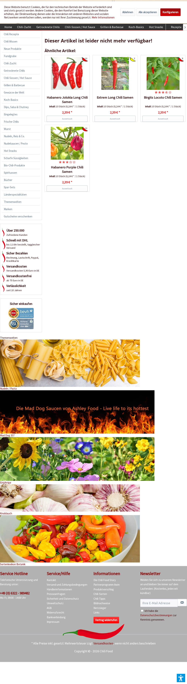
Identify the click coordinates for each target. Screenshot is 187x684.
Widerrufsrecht (55, 612)
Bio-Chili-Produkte (14, 165)
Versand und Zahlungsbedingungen (67, 584)
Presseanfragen (56, 594)
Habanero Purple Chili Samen (67, 169)
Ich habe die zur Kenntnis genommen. (158, 615)
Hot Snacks (10, 151)
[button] (181, 678)
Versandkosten (103, 643)
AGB (49, 608)
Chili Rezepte (11, 34)
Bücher (8, 180)
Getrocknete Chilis (14, 70)
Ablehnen (127, 12)
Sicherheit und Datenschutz (63, 598)
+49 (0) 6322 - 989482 (15, 593)
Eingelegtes (11, 114)
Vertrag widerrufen (106, 620)
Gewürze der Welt (14, 92)
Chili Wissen (10, 41)
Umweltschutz (55, 603)
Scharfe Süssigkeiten (16, 158)
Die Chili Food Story (105, 580)
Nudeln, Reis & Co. (14, 136)
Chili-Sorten (100, 594)
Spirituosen (10, 172)
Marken (8, 209)
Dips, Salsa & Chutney (16, 107)
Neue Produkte (12, 48)
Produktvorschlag (104, 589)
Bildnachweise (102, 603)
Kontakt (51, 580)
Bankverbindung (56, 617)
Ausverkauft (67, 119)
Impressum (53, 622)
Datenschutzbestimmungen (156, 615)
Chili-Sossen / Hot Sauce (18, 78)
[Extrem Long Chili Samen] (115, 73)
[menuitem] (8, 27)
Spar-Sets (9, 187)
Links (97, 612)
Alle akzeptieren (148, 12)
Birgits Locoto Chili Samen (163, 97)
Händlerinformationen (59, 589)
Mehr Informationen (103, 17)
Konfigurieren (170, 12)
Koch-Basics (11, 99)
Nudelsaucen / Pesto (16, 143)
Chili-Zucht (10, 63)
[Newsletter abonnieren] (182, 602)
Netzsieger (100, 608)
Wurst (7, 129)
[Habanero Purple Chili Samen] (67, 143)
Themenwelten (12, 202)
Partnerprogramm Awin (107, 584)
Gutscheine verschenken (18, 216)
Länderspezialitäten (15, 194)
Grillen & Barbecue (14, 85)
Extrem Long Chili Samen (115, 97)
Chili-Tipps (99, 598)
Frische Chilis (11, 121)
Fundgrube (10, 56)
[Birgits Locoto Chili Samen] (163, 73)
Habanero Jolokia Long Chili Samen (67, 99)
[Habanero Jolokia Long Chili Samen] (67, 73)
